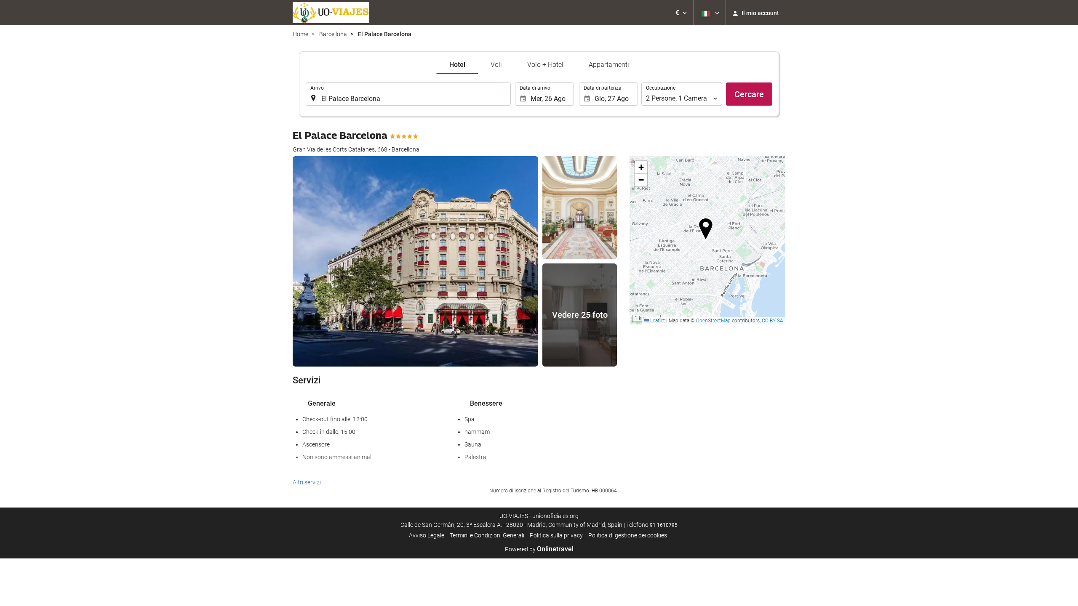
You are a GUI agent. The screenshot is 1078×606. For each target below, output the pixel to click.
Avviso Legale (426, 535)
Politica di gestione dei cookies (627, 535)
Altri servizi (307, 482)
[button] (681, 12)
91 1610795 (664, 525)
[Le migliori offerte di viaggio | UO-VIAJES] (331, 12)
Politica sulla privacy (556, 535)
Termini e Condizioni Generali (487, 535)
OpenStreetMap (713, 321)
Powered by (539, 549)
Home (300, 34)
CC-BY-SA (772, 321)
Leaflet (657, 321)
